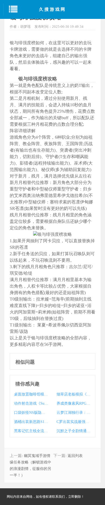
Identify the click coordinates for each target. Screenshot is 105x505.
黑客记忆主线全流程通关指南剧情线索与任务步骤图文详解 (31, 431)
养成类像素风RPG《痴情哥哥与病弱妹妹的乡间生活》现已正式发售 (74, 403)
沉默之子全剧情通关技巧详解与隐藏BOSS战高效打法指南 (74, 431)
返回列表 (75, 456)
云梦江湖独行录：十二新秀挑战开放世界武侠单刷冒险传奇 (74, 413)
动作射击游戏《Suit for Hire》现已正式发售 (31, 403)
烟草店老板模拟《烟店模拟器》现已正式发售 (74, 394)
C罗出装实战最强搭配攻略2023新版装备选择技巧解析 (74, 422)
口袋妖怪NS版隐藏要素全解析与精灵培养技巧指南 (31, 413)
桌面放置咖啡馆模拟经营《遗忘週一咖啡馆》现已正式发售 (31, 394)
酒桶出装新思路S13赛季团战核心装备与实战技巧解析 (31, 422)
